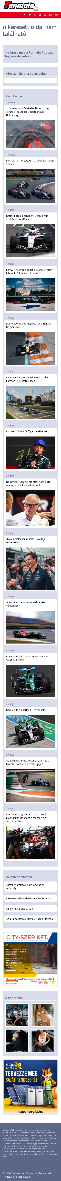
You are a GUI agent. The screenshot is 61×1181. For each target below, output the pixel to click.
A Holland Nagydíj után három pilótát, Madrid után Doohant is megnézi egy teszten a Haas (26, 818)
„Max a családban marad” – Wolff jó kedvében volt (26, 540)
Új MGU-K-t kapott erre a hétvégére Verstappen (25, 604)
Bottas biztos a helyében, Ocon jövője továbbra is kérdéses (27, 217)
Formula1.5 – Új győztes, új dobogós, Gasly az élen (30, 162)
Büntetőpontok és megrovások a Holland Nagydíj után (28, 325)
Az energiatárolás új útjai (19, 908)
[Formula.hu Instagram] (40, 14)
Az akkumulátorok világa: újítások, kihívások (30, 918)
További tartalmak (18, 876)
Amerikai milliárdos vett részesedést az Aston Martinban (27, 658)
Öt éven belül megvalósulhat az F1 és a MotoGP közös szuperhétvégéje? (27, 762)
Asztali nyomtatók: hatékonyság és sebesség (25, 886)
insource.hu (24, 1176)
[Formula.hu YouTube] (45, 14)
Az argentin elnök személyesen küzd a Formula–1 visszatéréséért (27, 379)
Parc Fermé (13, 96)
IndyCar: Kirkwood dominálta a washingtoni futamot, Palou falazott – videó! (30, 271)
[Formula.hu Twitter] (30, 14)
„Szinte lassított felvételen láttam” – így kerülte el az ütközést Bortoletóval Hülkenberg (27, 112)
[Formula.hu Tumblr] (34, 14)
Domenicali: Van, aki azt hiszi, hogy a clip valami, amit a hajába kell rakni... (28, 483)
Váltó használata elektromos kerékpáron (28, 898)
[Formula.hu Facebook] (24, 14)
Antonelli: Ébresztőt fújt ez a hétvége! (26, 431)
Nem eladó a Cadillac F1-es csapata (25, 710)
